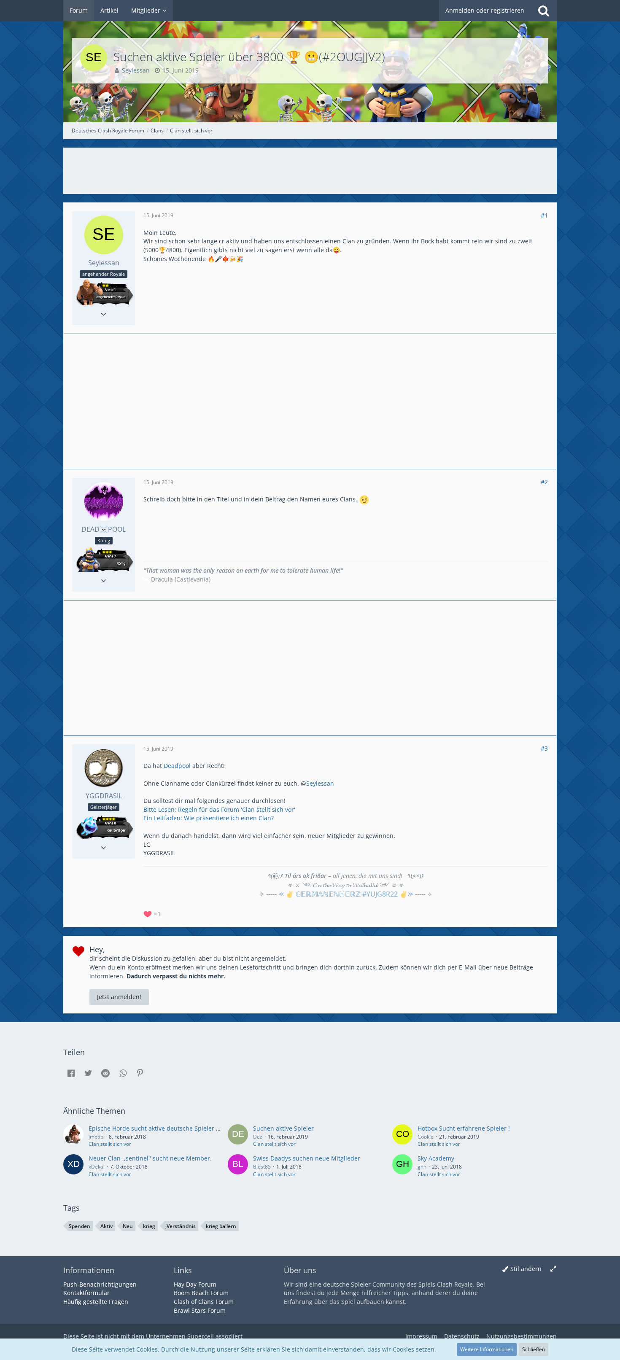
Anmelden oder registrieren (484, 10)
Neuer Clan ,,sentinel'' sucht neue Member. (150, 1158)
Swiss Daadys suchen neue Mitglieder (306, 1158)
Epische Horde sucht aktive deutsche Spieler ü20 (157, 1128)
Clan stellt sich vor (110, 1143)
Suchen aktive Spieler (283, 1128)
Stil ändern (526, 1269)
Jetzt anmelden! (119, 997)
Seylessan (320, 783)
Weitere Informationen (486, 1349)
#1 (544, 215)
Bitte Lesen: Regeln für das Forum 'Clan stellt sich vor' (219, 809)
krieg (149, 1226)
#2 (544, 482)
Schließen (533, 1349)
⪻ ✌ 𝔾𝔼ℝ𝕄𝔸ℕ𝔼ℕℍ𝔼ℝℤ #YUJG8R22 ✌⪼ (345, 894)
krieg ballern (221, 1226)
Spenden (79, 1226)
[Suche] (544, 10)
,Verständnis (180, 1226)
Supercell (200, 1336)
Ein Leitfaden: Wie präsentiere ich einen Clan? (208, 818)
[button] (70, 1073)
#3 (544, 748)
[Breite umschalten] (553, 1269)
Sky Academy (436, 1158)
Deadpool (177, 766)
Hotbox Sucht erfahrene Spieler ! (464, 1128)
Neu (128, 1226)
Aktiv (106, 1226)
